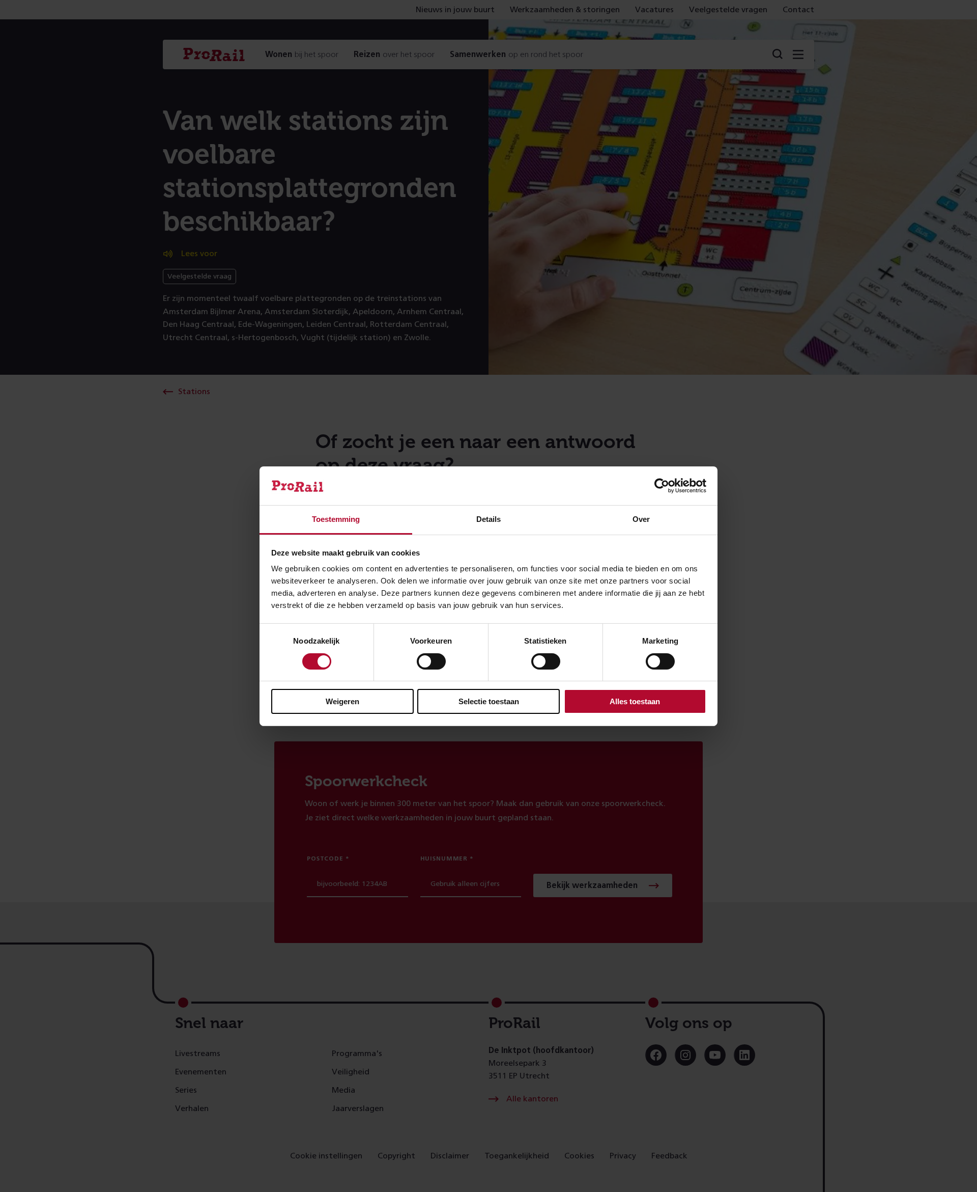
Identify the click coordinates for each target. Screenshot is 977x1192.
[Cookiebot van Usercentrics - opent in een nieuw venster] (661, 485)
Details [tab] (488, 519)
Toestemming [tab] (336, 519)
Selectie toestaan (488, 701)
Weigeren (342, 701)
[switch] (431, 661)
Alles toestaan (635, 701)
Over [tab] (641, 519)
